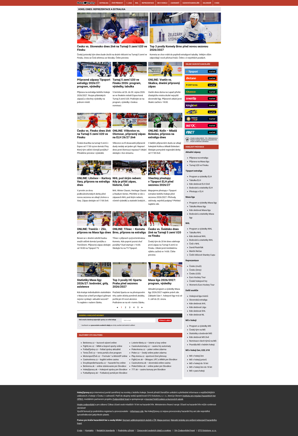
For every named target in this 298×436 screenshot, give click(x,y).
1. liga (129, 3)
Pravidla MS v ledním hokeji (202, 344)
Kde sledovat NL (196, 314)
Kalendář (207, 3)
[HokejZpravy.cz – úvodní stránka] (86, 3)
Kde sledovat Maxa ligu (200, 210)
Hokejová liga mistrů (198, 296)
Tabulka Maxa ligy (197, 206)
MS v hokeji (162, 3)
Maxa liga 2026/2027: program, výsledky (162, 281)
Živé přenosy (117, 3)
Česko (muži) (195, 266)
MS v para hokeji (197, 371)
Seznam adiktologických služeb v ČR (139, 420)
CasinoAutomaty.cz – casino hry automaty (151, 346)
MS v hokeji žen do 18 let (200, 367)
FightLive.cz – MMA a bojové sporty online (102, 346)
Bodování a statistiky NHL (201, 240)
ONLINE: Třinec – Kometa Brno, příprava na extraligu (129, 230)
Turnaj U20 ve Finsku (198, 165)
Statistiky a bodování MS (200, 333)
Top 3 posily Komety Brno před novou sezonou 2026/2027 (179, 48)
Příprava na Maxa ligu (199, 161)
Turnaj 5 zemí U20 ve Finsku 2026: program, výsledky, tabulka (127, 83)
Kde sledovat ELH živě (199, 184)
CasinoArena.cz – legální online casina (101, 359)
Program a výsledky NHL (200, 229)
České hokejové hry (198, 281)
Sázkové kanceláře (191, 3)
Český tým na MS (197, 329)
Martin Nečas (195, 251)
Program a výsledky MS (200, 326)
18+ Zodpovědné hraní (184, 430)
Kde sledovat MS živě (199, 337)
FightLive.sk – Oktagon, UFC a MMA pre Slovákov (154, 359)
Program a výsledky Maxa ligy (203, 202)
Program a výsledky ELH (200, 176)
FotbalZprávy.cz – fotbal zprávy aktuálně (102, 349)
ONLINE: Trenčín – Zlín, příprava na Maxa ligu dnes (94, 230)
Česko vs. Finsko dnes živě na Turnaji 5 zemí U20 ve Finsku (94, 134)
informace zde (137, 411)
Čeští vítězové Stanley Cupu (202, 255)
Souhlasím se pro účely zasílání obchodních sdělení (108, 325)
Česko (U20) (195, 273)
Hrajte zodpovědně (86, 404)
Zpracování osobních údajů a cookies (154, 430)
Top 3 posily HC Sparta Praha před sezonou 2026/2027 (127, 283)
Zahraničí (175, 3)
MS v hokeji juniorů (198, 359)
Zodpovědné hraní (121, 399)
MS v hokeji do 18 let (198, 363)
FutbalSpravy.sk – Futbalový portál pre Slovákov (105, 373)
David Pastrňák (196, 247)
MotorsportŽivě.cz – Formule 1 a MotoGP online (105, 356)
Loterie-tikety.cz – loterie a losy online (149, 342)
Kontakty (89, 430)
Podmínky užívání (126, 430)
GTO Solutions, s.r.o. (207, 430)
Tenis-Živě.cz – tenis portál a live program (102, 353)
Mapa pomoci (163, 420)
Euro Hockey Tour (197, 277)
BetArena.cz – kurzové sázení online (100, 342)
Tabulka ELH (195, 180)
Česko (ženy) (195, 270)
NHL (136, 3)
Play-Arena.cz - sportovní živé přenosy (149, 356)
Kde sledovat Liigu (197, 307)
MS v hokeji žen (196, 356)
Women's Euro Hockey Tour (201, 285)
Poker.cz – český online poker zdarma (149, 353)
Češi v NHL (194, 243)
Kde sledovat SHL (197, 311)
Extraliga (104, 3)
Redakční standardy (106, 430)
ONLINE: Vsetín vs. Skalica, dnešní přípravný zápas (164, 83)
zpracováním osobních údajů (100, 325)
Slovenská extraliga (198, 300)
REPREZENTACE (101, 9)
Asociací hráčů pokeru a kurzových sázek (164, 399)
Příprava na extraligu (198, 158)
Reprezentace (148, 3)
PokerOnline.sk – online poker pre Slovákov (151, 366)
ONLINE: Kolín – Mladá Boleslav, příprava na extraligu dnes (162, 134)
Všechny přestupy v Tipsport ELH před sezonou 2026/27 (160, 182)
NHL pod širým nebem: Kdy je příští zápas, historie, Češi (127, 182)
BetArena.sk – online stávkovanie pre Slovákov (104, 366)
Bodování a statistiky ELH (201, 187)
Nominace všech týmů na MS (202, 341)
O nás (217, 3)
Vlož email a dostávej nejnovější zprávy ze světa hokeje (97, 320)
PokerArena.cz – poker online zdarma (149, 349)
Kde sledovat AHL (197, 303)
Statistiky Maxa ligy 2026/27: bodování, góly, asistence (92, 283)
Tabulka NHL (195, 232)
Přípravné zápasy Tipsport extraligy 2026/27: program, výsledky (93, 83)
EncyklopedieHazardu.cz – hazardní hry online (104, 363)
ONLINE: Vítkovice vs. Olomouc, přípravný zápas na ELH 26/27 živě (129, 134)
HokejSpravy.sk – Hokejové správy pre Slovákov (105, 369)
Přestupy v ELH (196, 191)
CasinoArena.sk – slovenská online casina (151, 363)
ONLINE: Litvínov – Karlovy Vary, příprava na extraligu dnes (94, 182)
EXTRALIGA (119, 9)
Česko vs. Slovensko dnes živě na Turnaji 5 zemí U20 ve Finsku (112, 48)
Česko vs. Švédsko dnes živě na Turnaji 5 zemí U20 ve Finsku (164, 232)
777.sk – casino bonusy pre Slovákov (149, 369)
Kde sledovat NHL (197, 236)
